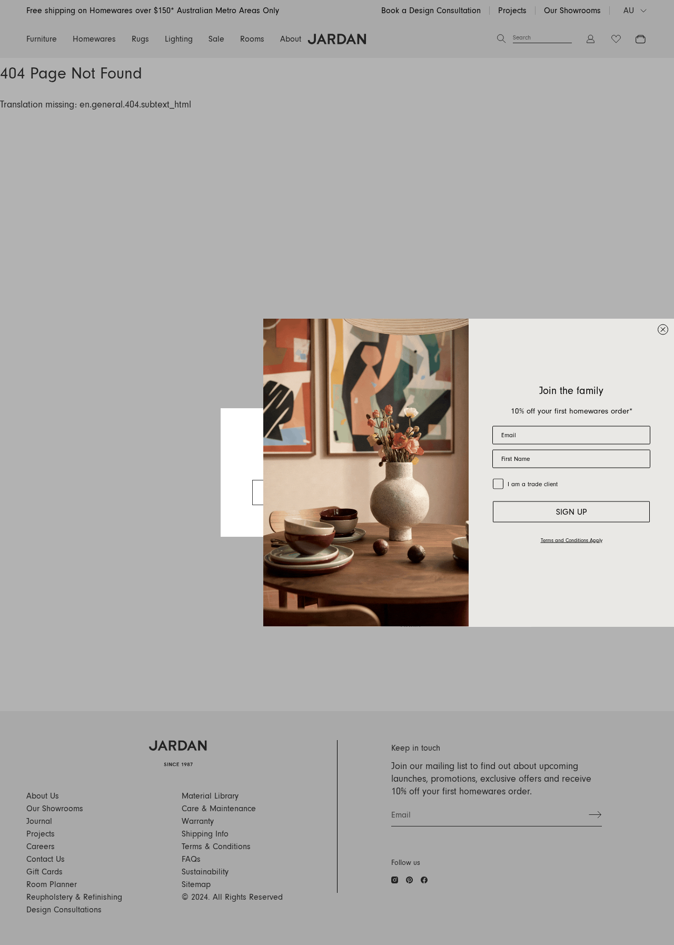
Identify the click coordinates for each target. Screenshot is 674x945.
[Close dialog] (663, 329)
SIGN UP (571, 511)
